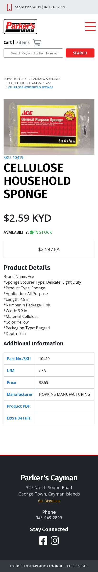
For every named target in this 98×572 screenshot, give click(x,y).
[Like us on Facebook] (43, 540)
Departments (13, 79)
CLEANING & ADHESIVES (44, 79)
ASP (48, 83)
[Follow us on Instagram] (55, 540)
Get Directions (49, 500)
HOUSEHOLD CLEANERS (25, 83)
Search (80, 53)
